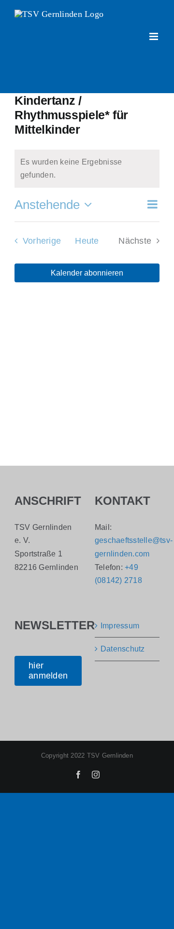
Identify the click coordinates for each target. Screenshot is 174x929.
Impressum (120, 626)
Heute (87, 241)
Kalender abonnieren (87, 273)
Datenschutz (123, 649)
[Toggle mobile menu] (154, 36)
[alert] (87, 169)
